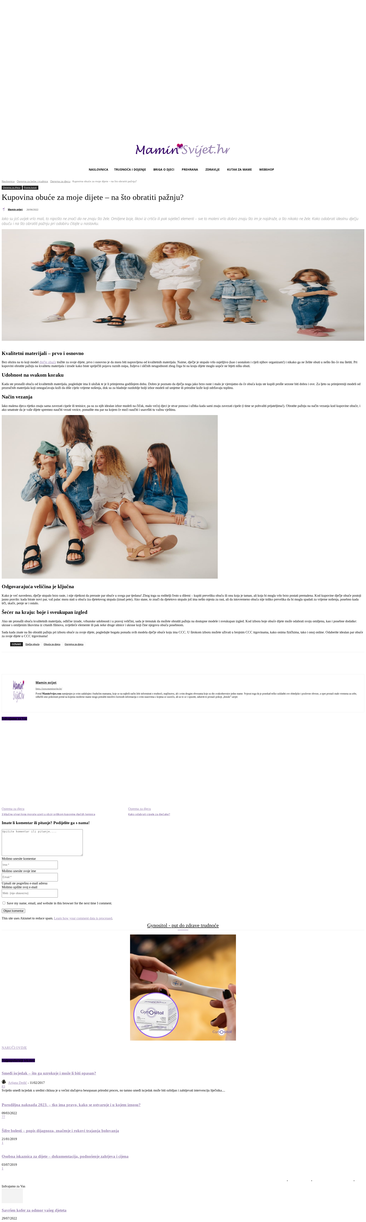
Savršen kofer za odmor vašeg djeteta (34, 1210)
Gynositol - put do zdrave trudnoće (183, 925)
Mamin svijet (15, 209)
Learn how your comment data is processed (83, 918)
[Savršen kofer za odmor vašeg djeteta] (12, 1202)
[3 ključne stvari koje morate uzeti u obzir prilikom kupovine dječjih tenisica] (63, 768)
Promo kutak (30, 187)
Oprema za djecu (60, 181)
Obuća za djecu (52, 644)
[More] (118, 663)
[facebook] (37, 703)
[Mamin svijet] (4, 209)
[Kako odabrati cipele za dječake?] (189, 768)
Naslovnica (8, 181)
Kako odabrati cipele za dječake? (149, 814)
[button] (359, 169)
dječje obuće (47, 362)
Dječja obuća (32, 644)
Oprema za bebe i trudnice (32, 181)
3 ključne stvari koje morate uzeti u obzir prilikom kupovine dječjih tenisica (48, 814)
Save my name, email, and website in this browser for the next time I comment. (59, 903)
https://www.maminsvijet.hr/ (49, 688)
